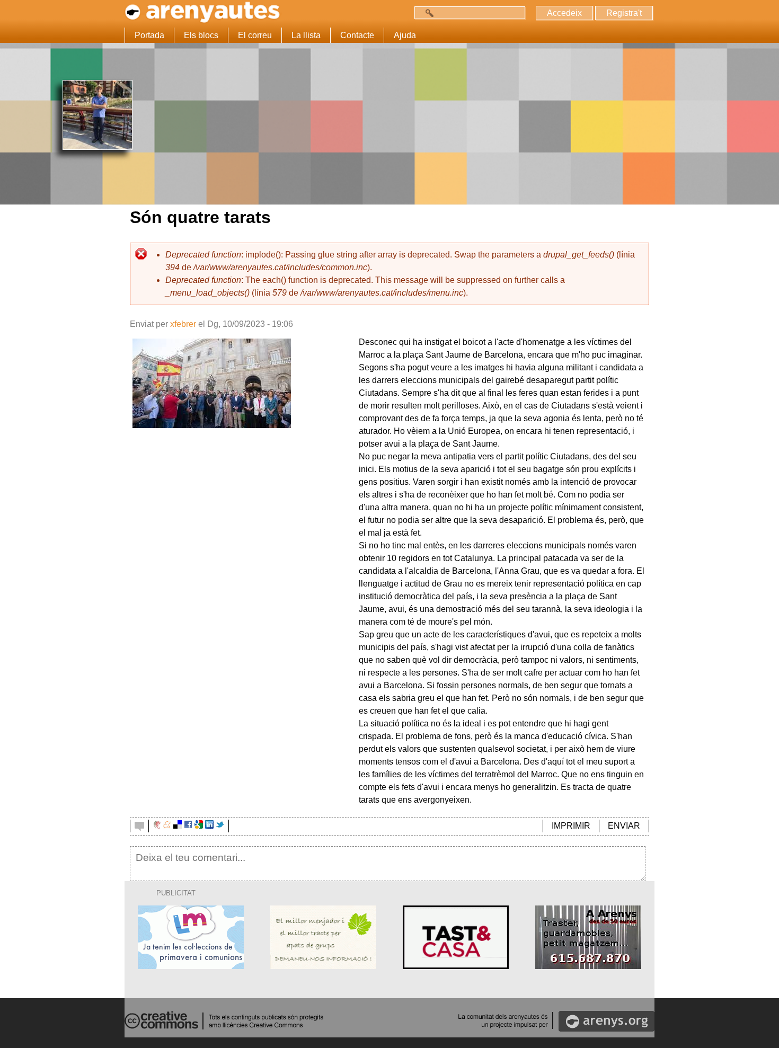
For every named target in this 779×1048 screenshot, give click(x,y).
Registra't (624, 12)
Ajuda (405, 35)
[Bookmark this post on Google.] (198, 825)
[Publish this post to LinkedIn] (209, 825)
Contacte (357, 35)
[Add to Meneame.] (167, 825)
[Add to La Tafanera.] (157, 825)
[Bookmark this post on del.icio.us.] (177, 825)
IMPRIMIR (571, 825)
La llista (306, 35)
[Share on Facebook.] (188, 825)
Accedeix (564, 12)
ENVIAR (624, 825)
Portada (149, 35)
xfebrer (183, 323)
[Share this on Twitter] (220, 825)
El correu (255, 35)
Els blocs (201, 35)
